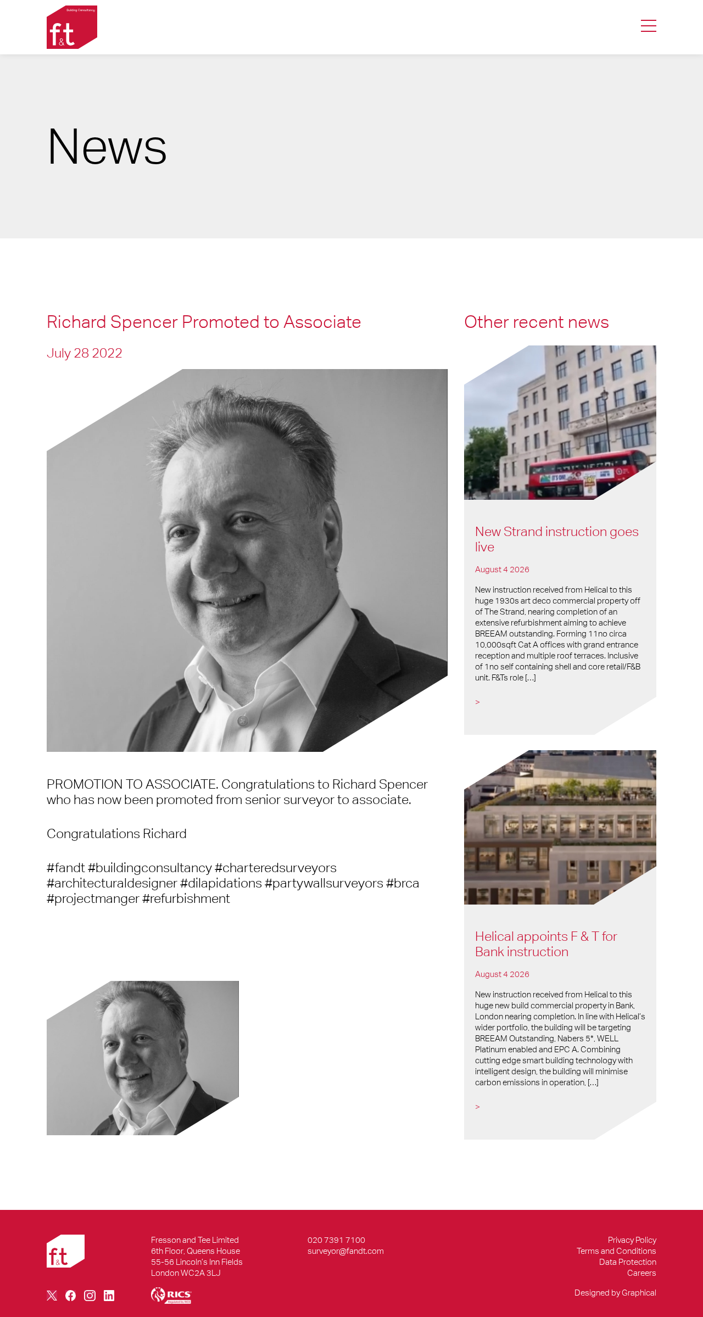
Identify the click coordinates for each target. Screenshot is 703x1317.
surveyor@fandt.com (346, 1250)
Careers (641, 1272)
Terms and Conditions (616, 1250)
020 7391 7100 (336, 1240)
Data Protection (627, 1261)
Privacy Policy (632, 1240)
